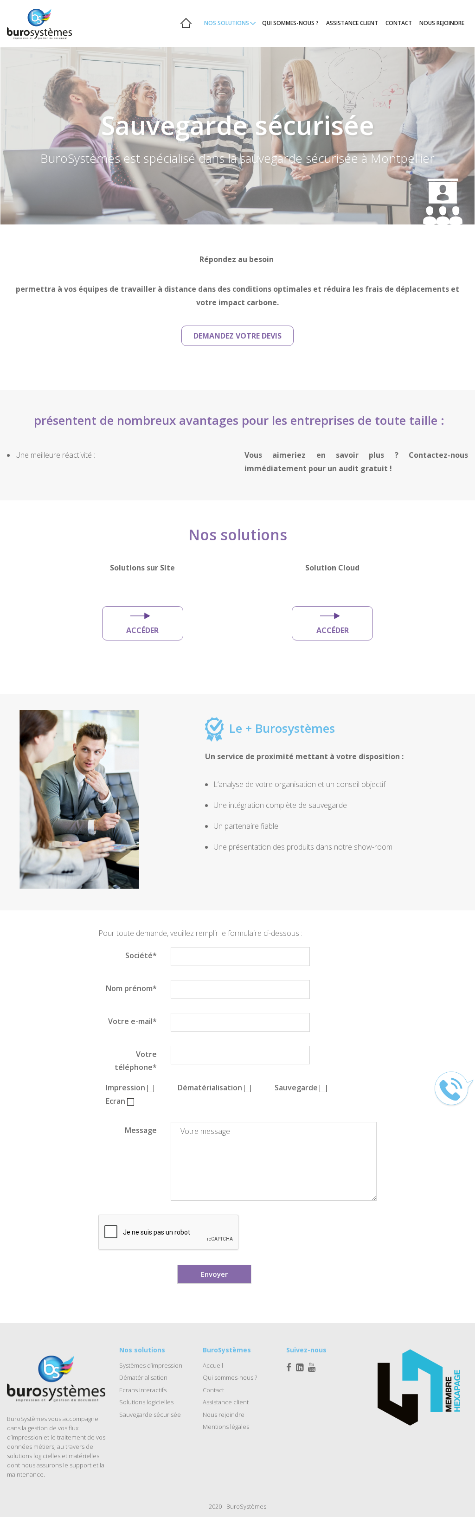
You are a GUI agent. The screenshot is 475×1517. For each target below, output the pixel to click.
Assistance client (226, 1402)
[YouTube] (311, 1367)
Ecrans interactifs (143, 1390)
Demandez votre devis (237, 336)
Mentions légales (226, 1426)
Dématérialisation (143, 1377)
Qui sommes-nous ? (230, 1377)
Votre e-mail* (132, 1021)
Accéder (142, 630)
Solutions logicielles (146, 1402)
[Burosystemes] (53, 23)
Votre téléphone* (136, 1061)
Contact (213, 1390)
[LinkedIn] (299, 1367)
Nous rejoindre (223, 1414)
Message (141, 1130)
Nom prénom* (131, 988)
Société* (141, 955)
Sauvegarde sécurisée (150, 1414)
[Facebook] (288, 1367)
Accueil (213, 1365)
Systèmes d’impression (150, 1365)
